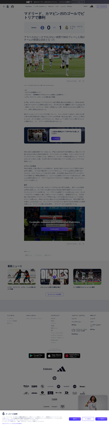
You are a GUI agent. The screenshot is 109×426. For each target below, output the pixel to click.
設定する (75, 418)
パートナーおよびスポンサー (9, 419)
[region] (54, 418)
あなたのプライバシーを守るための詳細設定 (12, 423)
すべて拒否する (88, 418)
